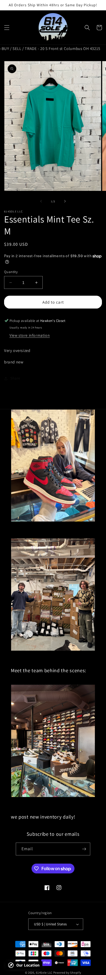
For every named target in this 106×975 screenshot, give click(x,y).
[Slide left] (41, 201)
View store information (30, 335)
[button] (7, 28)
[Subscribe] (84, 849)
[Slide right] (65, 201)
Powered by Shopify (67, 972)
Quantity (11, 271)
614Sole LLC (44, 972)
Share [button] (15, 378)
